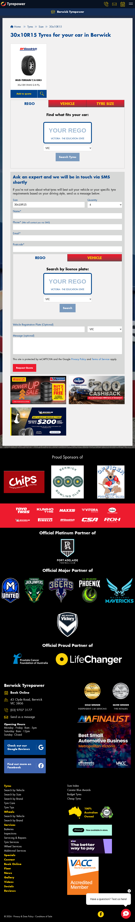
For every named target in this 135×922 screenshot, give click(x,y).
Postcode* (18, 244)
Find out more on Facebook (19, 765)
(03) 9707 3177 (21, 710)
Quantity (92, 200)
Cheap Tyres (74, 798)
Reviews (10, 891)
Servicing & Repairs (15, 838)
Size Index (73, 786)
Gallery (9, 877)
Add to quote (23, 93)
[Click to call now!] (106, 4)
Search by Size (12, 794)
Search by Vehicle (14, 790)
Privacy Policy (78, 359)
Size (15, 200)
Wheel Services (13, 846)
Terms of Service (100, 359)
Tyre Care (9, 803)
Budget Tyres (74, 794)
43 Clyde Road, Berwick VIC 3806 (26, 701)
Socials (9, 886)
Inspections (10, 833)
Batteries (9, 829)
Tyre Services (11, 842)
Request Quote (24, 367)
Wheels (9, 812)
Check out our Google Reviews (18, 747)
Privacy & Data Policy (23, 916)
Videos (9, 882)
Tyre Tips (9, 807)
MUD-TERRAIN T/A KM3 (28, 80)
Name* (17, 211)
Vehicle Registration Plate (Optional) (33, 324)
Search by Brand (13, 799)
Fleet (7, 868)
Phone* (31, 222)
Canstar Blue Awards (79, 790)
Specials (9, 855)
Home (17, 26)
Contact (9, 859)
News (8, 873)
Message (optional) (23, 335)
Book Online (12, 864)
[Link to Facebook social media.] (101, 914)
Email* (17, 233)
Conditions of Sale (43, 916)
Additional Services (15, 850)
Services (9, 825)
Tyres (7, 786)
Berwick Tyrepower (70, 12)
